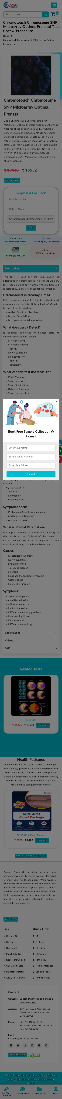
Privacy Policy (37, 1075)
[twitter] (18, 1045)
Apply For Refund (15, 978)
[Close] (44, 19)
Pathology (41, 960)
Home (6, 36)
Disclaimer (23, 1079)
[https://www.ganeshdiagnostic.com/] (15, 5)
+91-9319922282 (29, 1029)
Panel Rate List (14, 954)
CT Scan (40, 942)
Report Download (15, 960)
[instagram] (25, 1045)
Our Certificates (14, 966)
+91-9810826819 (43, 1025)
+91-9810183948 (29, 1022)
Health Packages (44, 966)
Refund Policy (43, 978)
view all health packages (29, 856)
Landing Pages (43, 972)
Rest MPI (31, 720)
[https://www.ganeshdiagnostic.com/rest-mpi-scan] (31, 696)
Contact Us (11, 919)
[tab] (31, 268)
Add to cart (11, 180)
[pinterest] (39, 1045)
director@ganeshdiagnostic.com (23, 1038)
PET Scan (41, 948)
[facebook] (11, 1045)
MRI (38, 936)
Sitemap (35, 1079)
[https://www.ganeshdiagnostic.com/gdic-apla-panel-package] (31, 811)
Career (9, 942)
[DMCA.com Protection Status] (34, 1055)
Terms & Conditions (16, 1075)
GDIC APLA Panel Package (31, 835)
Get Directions (17, 1055)
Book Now (43, 725)
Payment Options (15, 972)
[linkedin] (46, 1045)
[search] (45, 14)
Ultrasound (41, 954)
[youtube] (32, 1045)
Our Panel (11, 948)
